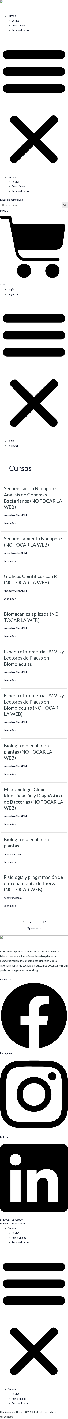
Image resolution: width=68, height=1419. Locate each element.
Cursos (12, 15)
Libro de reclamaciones (13, 1223)
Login (11, 289)
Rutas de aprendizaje (12, 199)
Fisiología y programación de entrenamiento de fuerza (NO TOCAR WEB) (33, 883)
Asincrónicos (19, 25)
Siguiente (34, 928)
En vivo (16, 20)
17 (44, 921)
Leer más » (10, 523)
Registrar (13, 294)
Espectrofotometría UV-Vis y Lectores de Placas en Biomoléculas (34, 658)
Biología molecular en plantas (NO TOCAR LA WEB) (28, 752)
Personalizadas (20, 30)
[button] (34, 105)
